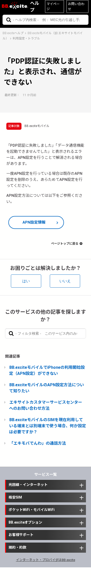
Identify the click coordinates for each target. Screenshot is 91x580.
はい (26, 281)
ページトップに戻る (64, 243)
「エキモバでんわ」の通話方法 (37, 443)
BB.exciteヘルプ (13, 33)
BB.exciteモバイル (37, 126)
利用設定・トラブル (26, 38)
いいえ (65, 281)
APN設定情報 (34, 222)
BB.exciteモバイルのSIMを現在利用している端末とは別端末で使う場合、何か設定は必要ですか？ (47, 425)
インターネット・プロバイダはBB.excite (45, 560)
